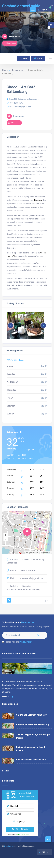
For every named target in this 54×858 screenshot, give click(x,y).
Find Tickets (22, 829)
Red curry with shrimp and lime (31, 759)
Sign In (44, 10)
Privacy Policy (25, 642)
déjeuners (38, 200)
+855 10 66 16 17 (16, 103)
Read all (6, 771)
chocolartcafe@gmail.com (20, 107)
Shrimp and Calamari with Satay (31, 715)
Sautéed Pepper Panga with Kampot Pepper (33, 736)
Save (24, 58)
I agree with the (18, 642)
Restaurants (17, 70)
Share (39, 58)
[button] (43, 325)
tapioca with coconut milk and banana (30, 749)
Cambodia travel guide (22, 835)
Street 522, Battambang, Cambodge (23, 99)
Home (5, 70)
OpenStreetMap (34, 553)
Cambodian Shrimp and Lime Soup (32, 724)
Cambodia (8, 846)
